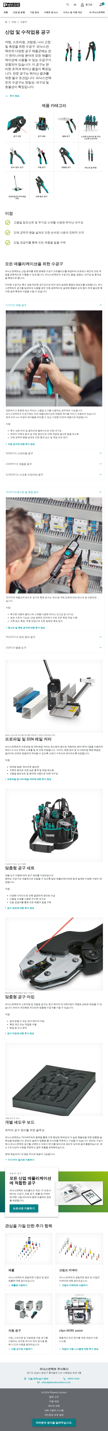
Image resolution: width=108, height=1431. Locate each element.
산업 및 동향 (19, 12)
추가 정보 (14, 95)
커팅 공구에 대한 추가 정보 (21, 444)
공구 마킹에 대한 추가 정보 (20, 1033)
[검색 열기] (67, 4)
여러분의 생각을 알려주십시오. (54, 1422)
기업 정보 (34, 12)
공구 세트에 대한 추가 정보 (20, 908)
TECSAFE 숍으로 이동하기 (21, 1159)
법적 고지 (54, 1396)
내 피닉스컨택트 (97, 12)
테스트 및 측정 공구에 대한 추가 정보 (26, 627)
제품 (6, 12)
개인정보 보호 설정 (54, 1414)
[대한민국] (75, 5)
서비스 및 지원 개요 (72, 12)
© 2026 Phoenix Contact (54, 1392)
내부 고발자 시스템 (54, 1410)
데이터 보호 (54, 1405)
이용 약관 (54, 1401)
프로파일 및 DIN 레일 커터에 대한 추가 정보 (29, 779)
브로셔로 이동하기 (24, 1208)
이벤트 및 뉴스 (51, 12)
